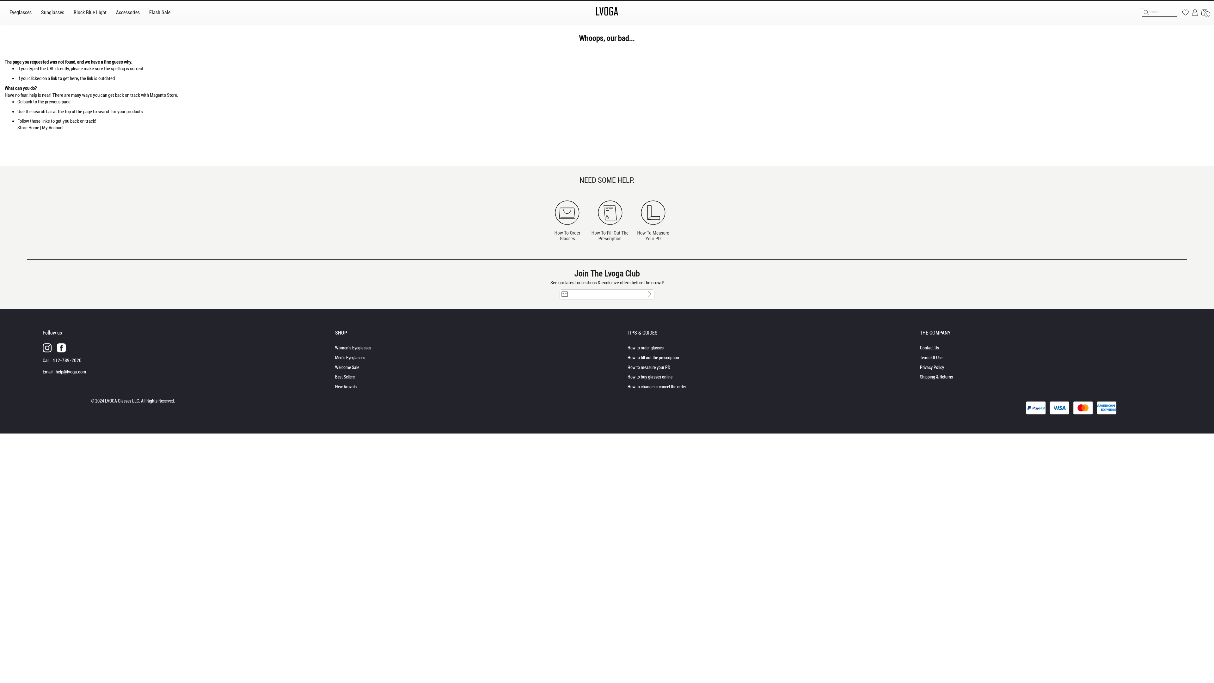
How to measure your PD (649, 367)
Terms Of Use (931, 357)
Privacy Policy (932, 367)
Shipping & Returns (936, 376)
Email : (64, 372)
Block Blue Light (90, 12)
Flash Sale (159, 12)
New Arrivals (346, 386)
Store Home (28, 128)
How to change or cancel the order (657, 386)
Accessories (128, 12)
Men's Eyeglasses (350, 357)
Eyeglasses (20, 12)
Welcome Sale (347, 367)
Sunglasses (52, 12)
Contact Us (929, 347)
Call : (62, 360)
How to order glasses (646, 347)
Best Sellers (345, 376)
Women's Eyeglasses (353, 347)
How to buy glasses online (650, 376)
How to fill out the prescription (653, 357)
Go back (24, 102)
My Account (53, 128)
